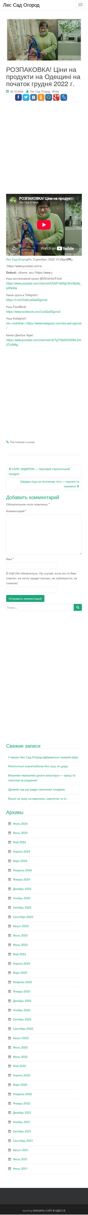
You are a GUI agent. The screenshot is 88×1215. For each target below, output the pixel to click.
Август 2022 (21, 1038)
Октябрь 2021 (22, 1131)
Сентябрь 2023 (23, 917)
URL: (69, 259)
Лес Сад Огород (40, 91)
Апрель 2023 (21, 963)
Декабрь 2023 (22, 889)
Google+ (56, 97)
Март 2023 (20, 972)
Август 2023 (21, 926)
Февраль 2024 (22, 870)
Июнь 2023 (20, 945)
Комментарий (16, 511)
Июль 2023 (20, 935)
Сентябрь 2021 (23, 1140)
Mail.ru (48, 97)
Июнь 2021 (20, 1168)
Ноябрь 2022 (21, 1010)
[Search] (78, 607)
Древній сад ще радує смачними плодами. (36, 789)
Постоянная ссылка (22, 442)
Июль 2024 (20, 823)
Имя (10, 559)
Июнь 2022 (20, 1057)
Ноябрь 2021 (21, 1122)
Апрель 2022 (21, 1075)
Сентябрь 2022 (23, 1028)
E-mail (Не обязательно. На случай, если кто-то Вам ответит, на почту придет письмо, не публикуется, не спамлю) (41, 578)
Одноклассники (41, 97)
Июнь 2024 (20, 833)
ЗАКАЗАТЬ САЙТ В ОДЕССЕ (49, 1210)
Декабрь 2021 (22, 1112)
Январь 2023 (21, 991)
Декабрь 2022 (22, 1001)
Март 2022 (20, 1084)
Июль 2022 (20, 1047)
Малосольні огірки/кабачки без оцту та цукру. (38, 766)
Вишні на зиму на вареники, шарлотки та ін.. (38, 798)
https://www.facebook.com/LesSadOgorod (33, 312)
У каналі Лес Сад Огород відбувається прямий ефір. (43, 757)
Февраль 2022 (22, 1094)
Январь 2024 (21, 879)
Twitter (25, 97)
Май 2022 (19, 1066)
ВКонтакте (33, 97)
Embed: (11, 272)
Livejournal (63, 97)
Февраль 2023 (22, 982)
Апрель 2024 (21, 851)
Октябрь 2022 (22, 1019)
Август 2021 (21, 1150)
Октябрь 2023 (22, 907)
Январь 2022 (21, 1103)
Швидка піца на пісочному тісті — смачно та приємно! (49, 483)
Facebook (18, 97)
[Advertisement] (44, 150)
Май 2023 (19, 954)
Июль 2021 (20, 1159)
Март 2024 (20, 861)
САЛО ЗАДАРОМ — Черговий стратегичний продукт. (39, 471)
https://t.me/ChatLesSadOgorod (26, 300)
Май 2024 (19, 842)
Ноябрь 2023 (21, 898)
